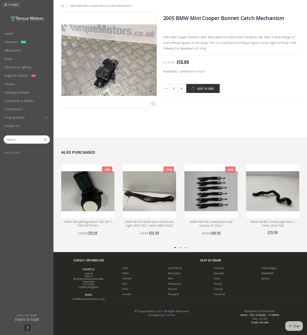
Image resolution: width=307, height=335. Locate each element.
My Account (12, 152)
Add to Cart (206, 88)
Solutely (170, 315)
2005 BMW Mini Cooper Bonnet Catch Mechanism (223, 18)
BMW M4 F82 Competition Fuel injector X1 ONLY (211, 224)
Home (62, 5)
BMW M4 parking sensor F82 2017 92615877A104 (88, 224)
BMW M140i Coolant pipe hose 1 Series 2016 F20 (272, 224)
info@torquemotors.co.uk (88, 299)
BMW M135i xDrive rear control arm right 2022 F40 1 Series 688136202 (149, 224)
